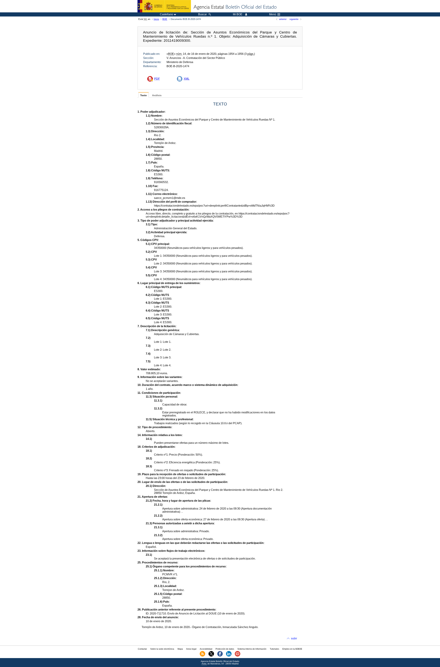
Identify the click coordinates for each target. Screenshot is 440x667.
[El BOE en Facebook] (220, 656)
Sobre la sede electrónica (162, 649)
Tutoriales (274, 649)
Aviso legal (191, 649)
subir (294, 638)
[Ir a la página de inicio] (235, 7)
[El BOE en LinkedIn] (229, 656)
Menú (272, 14)
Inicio (156, 19)
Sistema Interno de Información (251, 649)
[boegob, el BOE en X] (211, 656)
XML (186, 78)
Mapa (180, 649)
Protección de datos (225, 649)
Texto (143, 95)
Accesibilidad (206, 649)
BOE (164, 19)
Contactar (142, 649)
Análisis (157, 95)
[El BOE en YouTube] (237, 656)
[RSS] (202, 656)
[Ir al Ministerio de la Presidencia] (164, 6)
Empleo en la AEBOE (292, 649)
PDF (157, 78)
